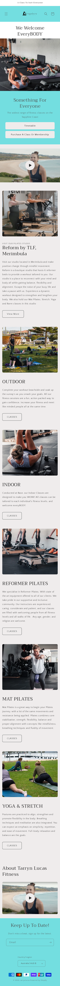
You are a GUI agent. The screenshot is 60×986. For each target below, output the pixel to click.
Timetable (30, 125)
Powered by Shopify (38, 980)
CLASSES (12, 417)
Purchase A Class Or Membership (30, 134)
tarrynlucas (25, 980)
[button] (6, 13)
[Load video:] (30, 165)
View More (13, 314)
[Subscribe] (50, 942)
